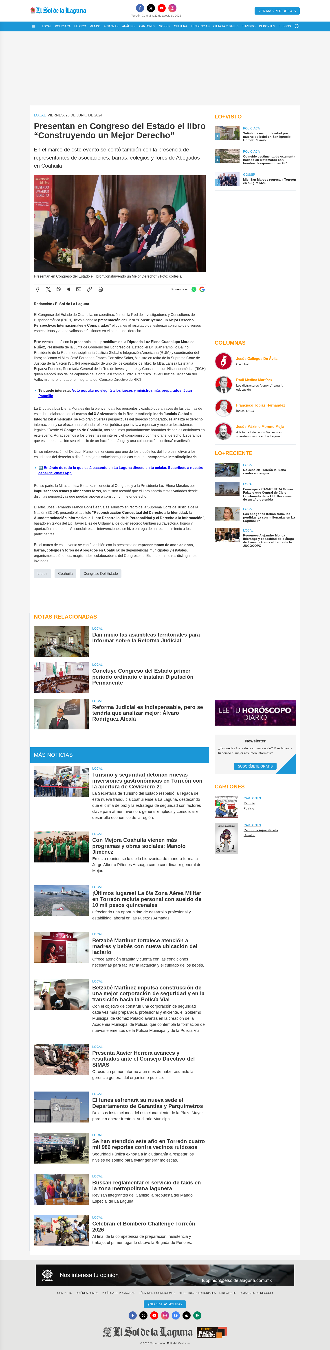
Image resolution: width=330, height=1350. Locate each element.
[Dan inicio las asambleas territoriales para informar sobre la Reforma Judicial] (61, 641)
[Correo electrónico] (78, 289)
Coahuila (65, 573)
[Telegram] (68, 289)
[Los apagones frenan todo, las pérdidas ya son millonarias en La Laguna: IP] (227, 515)
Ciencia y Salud (225, 26)
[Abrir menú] (33, 26)
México (80, 26)
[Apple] (187, 1315)
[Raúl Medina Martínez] (224, 385)
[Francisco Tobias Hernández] (224, 408)
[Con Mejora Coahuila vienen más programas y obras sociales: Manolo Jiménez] (61, 855)
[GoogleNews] (176, 1315)
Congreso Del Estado (101, 573)
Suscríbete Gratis (255, 766)
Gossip (164, 26)
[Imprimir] (100, 289)
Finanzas (111, 26)
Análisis (129, 26)
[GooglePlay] (197, 1315)
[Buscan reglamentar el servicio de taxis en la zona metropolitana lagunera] (61, 1192)
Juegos (285, 26)
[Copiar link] (89, 289)
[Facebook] (140, 8)
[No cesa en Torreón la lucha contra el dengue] (227, 470)
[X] (151, 8)
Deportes (267, 26)
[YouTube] (162, 8)
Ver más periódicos (277, 11)
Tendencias (200, 26)
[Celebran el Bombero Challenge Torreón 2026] (61, 1233)
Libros (42, 573)
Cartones (147, 26)
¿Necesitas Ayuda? (164, 1304)
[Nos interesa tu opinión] (165, 1275)
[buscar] (297, 26)
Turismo (248, 26)
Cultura (180, 26)
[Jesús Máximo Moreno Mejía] (224, 431)
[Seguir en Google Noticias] (202, 289)
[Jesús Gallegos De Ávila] (224, 361)
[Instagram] (172, 8)
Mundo (95, 26)
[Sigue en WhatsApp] (194, 289)
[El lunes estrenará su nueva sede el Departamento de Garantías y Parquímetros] (61, 1109)
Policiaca (63, 26)
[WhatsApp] (58, 289)
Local (46, 26)
